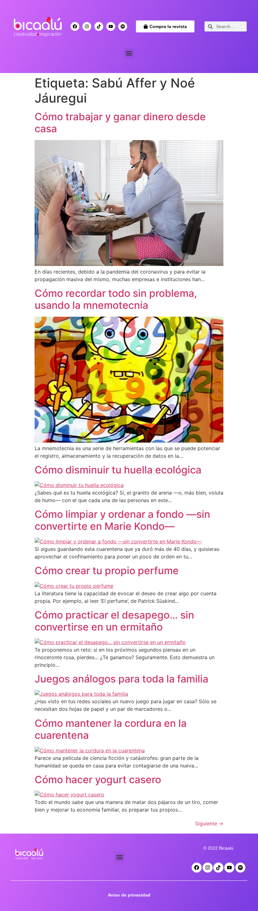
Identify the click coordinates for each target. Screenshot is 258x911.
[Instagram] (86, 26)
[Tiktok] (98, 26)
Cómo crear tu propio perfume (107, 570)
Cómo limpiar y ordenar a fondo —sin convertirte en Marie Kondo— (122, 520)
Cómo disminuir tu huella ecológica (118, 470)
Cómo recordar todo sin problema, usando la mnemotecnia (116, 299)
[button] (129, 53)
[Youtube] (110, 26)
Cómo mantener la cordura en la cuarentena (111, 729)
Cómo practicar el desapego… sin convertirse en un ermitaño (114, 621)
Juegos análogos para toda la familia (121, 679)
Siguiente (209, 823)
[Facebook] (74, 26)
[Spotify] (122, 26)
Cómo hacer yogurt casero (98, 779)
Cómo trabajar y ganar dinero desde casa (120, 122)
